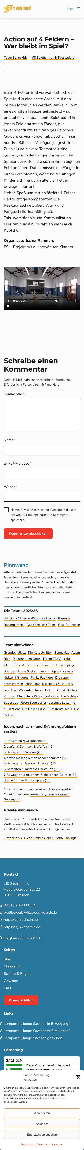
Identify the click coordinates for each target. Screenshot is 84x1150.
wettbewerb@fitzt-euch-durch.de (30, 912)
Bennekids (61, 652)
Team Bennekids (15, 57)
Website (10, 487)
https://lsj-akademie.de (22, 927)
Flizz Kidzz (32, 684)
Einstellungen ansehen (42, 1134)
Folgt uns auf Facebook (22, 938)
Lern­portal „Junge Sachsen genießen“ (33, 1038)
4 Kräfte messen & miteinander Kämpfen (36, 758)
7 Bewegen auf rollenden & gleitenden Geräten (40, 775)
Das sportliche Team (41, 625)
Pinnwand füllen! (21, 1000)
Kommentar (14, 394)
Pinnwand (12, 966)
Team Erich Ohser (52, 665)
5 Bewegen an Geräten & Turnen (30, 763)
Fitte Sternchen (69, 625)
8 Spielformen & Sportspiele (54, 57)
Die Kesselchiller (40, 652)
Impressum (57, 1144)
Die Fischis (48, 618)
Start (8, 959)
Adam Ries (30, 665)
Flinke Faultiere (42, 677)
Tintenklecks (13, 838)
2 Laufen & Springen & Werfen (29, 746)
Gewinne (11, 980)
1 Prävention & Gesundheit (26, 741)
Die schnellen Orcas (27, 659)
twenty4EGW (13, 690)
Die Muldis (68, 696)
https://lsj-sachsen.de (21, 919)
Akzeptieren (42, 1113)
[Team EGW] (52, 659)
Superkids (11, 703)
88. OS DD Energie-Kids (21, 618)
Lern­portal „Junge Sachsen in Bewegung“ (37, 1023)
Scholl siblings (66, 838)
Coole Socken (27, 671)
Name (10, 440)
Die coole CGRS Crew (57, 684)
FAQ (7, 988)
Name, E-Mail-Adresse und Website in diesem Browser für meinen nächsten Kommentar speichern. (43, 515)
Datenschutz (27, 1144)
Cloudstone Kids (28, 696)
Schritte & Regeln (17, 973)
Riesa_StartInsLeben (39, 838)
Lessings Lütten (60, 703)
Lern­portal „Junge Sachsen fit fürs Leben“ (37, 1030)
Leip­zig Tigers (49, 671)
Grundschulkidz (15, 652)
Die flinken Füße (34, 709)
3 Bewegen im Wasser (23, 752)
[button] (78, 1077)
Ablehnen (42, 1124)
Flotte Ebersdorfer (33, 703)
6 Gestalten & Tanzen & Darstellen (32, 769)
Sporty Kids (51, 696)
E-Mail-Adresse (18, 463)
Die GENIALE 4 (54, 690)
